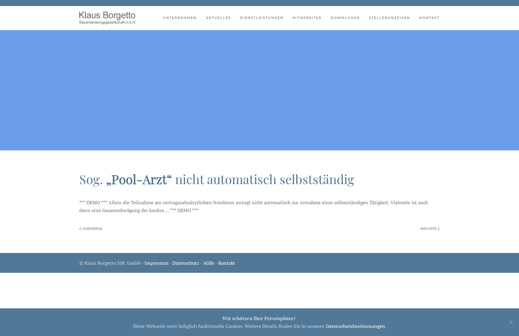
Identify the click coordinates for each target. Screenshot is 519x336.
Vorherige (91, 229)
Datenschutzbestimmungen (355, 326)
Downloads (345, 18)
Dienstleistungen (262, 18)
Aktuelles (218, 18)
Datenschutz (185, 263)
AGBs (208, 263)
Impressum (156, 263)
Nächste (429, 229)
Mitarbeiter (307, 18)
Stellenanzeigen (389, 18)
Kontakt (429, 18)
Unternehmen (180, 18)
